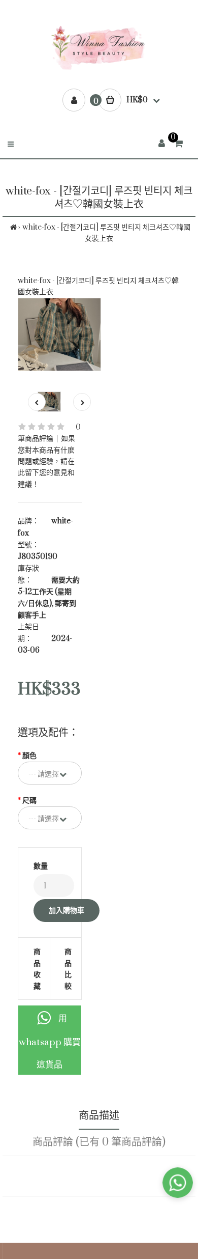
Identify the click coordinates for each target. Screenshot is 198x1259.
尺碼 (29, 800)
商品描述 (99, 1116)
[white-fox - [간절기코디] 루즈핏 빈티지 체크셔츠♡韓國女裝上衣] (59, 334)
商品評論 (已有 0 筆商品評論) (99, 1142)
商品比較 (66, 969)
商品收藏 (37, 969)
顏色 (29, 756)
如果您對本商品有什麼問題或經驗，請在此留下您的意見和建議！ (46, 461)
